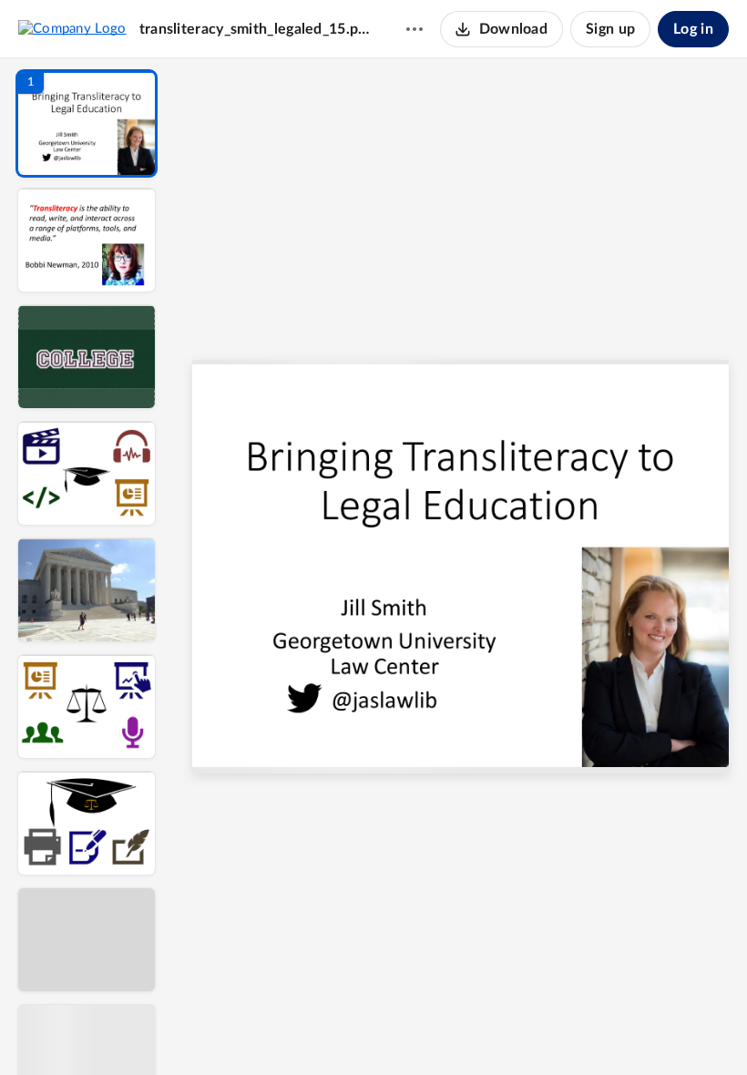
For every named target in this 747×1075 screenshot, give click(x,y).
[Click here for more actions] (414, 29)
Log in (693, 29)
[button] (86, 123)
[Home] (72, 28)
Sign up (610, 29)
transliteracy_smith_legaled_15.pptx (255, 29)
